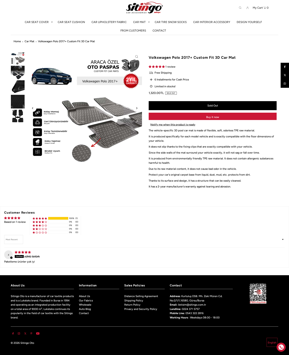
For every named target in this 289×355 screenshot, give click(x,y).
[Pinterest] (31, 334)
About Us (84, 296)
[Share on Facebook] (285, 67)
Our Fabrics (86, 300)
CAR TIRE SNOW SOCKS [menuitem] (171, 22)
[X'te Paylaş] (285, 75)
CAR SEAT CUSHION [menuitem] (71, 22)
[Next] (136, 108)
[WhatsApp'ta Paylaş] (285, 83)
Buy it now (212, 117)
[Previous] (32, 108)
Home (17, 41)
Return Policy (132, 304)
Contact (84, 313)
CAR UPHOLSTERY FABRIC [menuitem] (109, 22)
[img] (23, 252)
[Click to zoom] (136, 56)
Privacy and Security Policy (140, 309)
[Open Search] (240, 7)
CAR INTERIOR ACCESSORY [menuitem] (211, 22)
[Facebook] (13, 334)
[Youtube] (37, 334)
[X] (25, 334)
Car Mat (29, 41)
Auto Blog (85, 309)
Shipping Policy (133, 300)
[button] (157, 66)
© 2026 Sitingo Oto (22, 342)
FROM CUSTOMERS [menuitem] (133, 30)
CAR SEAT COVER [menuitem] (37, 22)
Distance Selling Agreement (141, 296)
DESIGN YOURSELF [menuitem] (249, 22)
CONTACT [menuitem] (159, 30)
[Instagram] (19, 334)
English (272, 342)
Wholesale (85, 304)
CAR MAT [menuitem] (139, 22)
